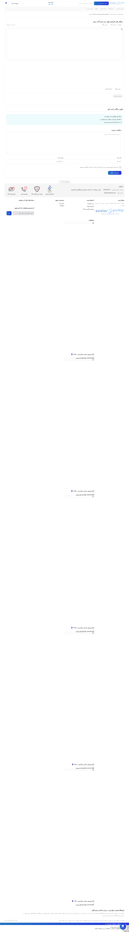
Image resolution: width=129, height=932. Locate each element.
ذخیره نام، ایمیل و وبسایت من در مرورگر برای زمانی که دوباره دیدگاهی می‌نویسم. (99, 167)
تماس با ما (61, 203)
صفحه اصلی (120, 14)
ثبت (9, 213)
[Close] (0, 924)
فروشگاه (62, 205)
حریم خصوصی (90, 203)
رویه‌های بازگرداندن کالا (88, 209)
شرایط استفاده (90, 206)
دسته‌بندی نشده (113, 14)
